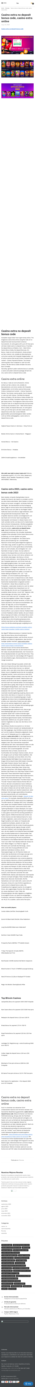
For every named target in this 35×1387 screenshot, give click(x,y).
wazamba (4, 1233)
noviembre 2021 (6, 1215)
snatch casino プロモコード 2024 (10, 1273)
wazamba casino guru (7, 1283)
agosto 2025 (4, 1206)
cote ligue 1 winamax (24, 1255)
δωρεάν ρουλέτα (5, 1286)
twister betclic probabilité (8, 1276)
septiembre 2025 (6, 1204)
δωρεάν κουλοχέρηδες (19, 1283)
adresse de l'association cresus (21, 1245)
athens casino (26, 1247)
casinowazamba (5, 1228)
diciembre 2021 (5, 1213)
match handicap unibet (7, 1263)
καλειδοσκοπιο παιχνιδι (17, 1286)
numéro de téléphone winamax (20, 1268)
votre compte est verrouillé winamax (11, 1281)
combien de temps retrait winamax (10, 1252)
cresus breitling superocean (22, 1258)
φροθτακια (4, 1288)
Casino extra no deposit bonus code (12, 29)
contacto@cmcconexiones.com (10, 1370)
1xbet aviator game (6, 1245)
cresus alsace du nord (7, 1258)
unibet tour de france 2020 (23, 1276)
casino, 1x (4, 1226)
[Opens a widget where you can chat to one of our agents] (28, 1384)
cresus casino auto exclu (8, 1260)
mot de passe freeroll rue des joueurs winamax (13, 1265)
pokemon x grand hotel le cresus (22, 1270)
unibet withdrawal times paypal (9, 1278)
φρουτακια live (12, 1288)
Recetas (7, 8)
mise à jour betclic (20, 1263)
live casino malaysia (21, 1260)
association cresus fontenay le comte (11, 1247)
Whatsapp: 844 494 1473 (9, 1368)
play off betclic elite (7, 1270)
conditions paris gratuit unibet (9, 1255)
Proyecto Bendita (13, 1378)
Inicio (2, 8)
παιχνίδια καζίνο (27, 1286)
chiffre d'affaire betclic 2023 (21, 1250)
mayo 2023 (4, 1211)
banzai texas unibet (7, 1250)
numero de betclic (6, 1268)
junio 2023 (4, 1208)
